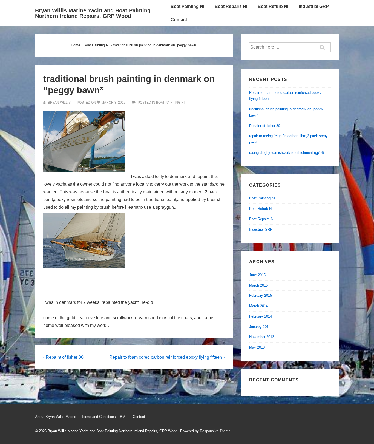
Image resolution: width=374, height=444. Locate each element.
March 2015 (258, 285)
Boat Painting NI (187, 6)
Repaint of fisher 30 (264, 126)
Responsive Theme (215, 431)
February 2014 (260, 316)
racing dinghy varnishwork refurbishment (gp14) (286, 153)
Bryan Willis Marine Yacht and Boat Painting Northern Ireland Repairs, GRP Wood (93, 13)
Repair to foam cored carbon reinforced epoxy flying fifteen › (167, 357)
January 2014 (260, 327)
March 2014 (258, 306)
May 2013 (257, 347)
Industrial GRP (314, 6)
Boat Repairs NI (231, 6)
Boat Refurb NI (273, 6)
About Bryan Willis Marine (55, 417)
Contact (179, 19)
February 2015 (260, 295)
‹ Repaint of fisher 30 (63, 357)
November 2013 (261, 337)
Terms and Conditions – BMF (104, 417)
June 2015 (257, 275)
